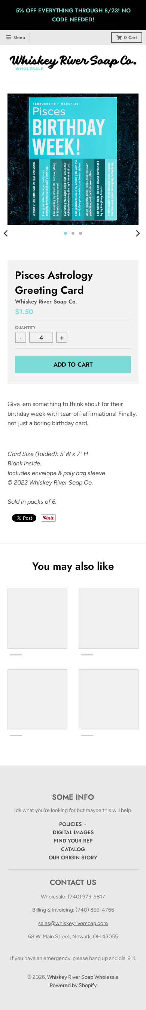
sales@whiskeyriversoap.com (73, 923)
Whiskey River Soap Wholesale (83, 977)
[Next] (138, 233)
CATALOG (73, 849)
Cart (130, 37)
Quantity (25, 328)
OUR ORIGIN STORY (73, 857)
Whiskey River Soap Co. (46, 301)
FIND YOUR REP (73, 840)
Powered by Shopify (73, 985)
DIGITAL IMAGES (73, 832)
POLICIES (70, 824)
